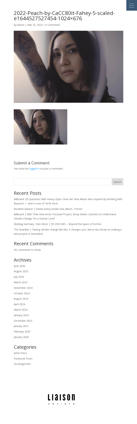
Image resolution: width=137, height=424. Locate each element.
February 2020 (22, 331)
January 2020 (21, 337)
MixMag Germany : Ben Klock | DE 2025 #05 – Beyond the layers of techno (57, 224)
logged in (34, 168)
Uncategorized (22, 364)
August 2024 (21, 298)
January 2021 (21, 326)
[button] (131, 5)
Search (117, 182)
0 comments (52, 24)
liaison (20, 24)
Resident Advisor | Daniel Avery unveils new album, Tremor (48, 209)
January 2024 (21, 315)
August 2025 (21, 271)
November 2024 (23, 287)
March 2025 (20, 282)
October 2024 (22, 293)
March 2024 (20, 309)
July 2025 (19, 276)
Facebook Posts (23, 358)
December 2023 (23, 320)
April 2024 (19, 304)
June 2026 (19, 266)
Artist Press (20, 353)
